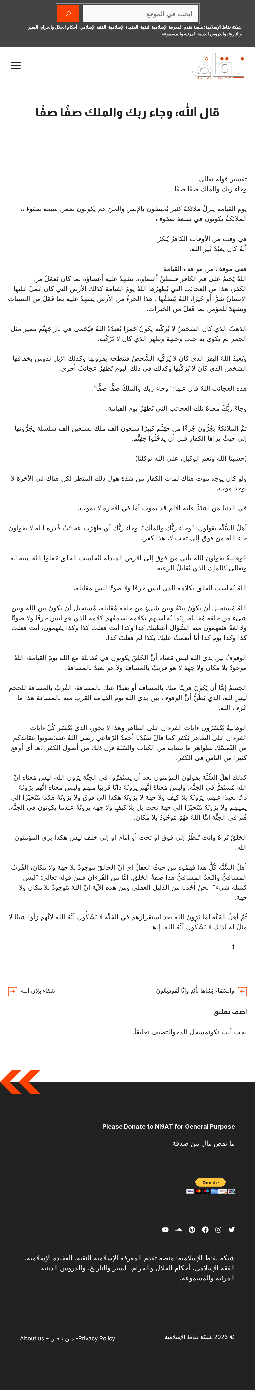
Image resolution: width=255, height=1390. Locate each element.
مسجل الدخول (189, 1032)
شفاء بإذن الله (38, 990)
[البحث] (68, 13)
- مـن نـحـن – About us (49, 1338)
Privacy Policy (96, 1338)
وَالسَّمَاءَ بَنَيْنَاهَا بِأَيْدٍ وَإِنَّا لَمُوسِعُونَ (195, 990)
